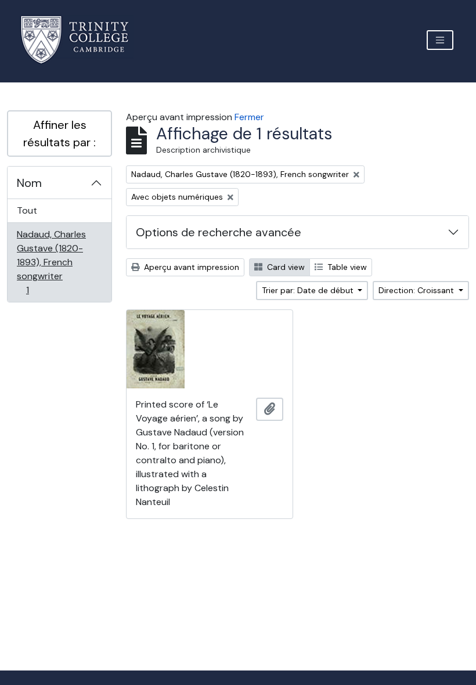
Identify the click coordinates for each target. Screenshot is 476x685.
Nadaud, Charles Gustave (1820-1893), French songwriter (51, 262)
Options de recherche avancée (218, 232)
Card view (285, 267)
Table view (346, 267)
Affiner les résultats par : (59, 133)
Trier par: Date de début (309, 290)
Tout (27, 210)
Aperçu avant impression (190, 267)
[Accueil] (81, 39)
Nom (29, 182)
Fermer (249, 117)
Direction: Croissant (417, 290)
